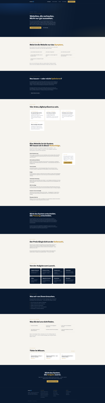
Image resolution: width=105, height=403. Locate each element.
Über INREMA (64, 1)
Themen (60, 1)
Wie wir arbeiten (54, 1)
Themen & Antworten (56, 394)
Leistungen (49, 1)
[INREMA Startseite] (32, 1)
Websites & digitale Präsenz (44, 391)
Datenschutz (67, 394)
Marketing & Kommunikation (44, 393)
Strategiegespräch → (71, 1)
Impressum (67, 393)
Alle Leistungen (45, 27)
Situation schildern (68, 162)
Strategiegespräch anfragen (35, 27)
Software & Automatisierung (44, 394)
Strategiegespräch (68, 391)
